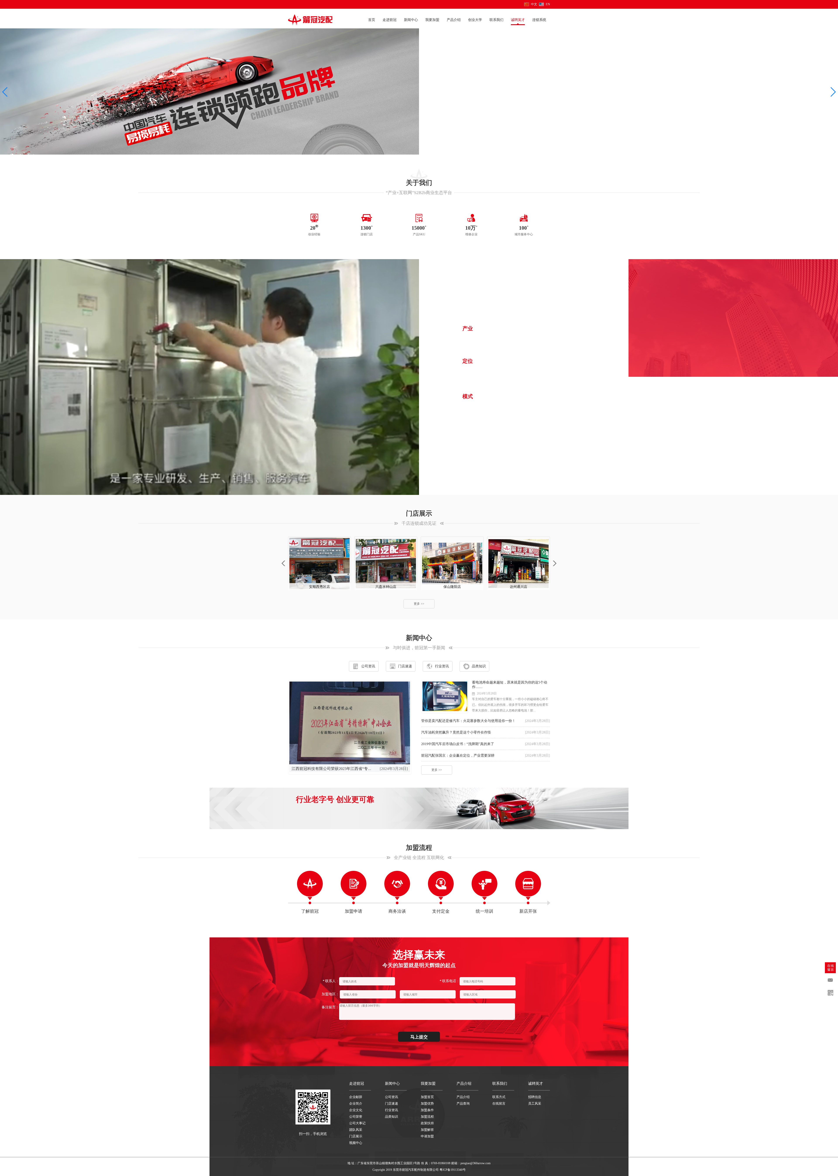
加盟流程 (427, 1116)
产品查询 (463, 1103)
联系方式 (498, 1097)
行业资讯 (442, 666)
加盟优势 (427, 1103)
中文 (534, 4)
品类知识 (479, 666)
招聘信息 (534, 1097)
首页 (371, 20)
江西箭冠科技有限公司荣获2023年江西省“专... (331, 768)
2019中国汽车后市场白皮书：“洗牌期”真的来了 (457, 744)
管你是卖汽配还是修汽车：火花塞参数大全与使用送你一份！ (468, 721)
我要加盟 (432, 20)
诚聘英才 (518, 20)
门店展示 (355, 1136)
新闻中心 (411, 20)
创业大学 (475, 20)
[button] (5, 92)
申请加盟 (427, 1136)
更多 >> (476, 427)
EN (548, 4)
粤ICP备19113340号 (453, 1169)
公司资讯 (368, 666)
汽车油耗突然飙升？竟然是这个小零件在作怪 (456, 732)
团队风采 (355, 1129)
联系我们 (496, 20)
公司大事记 (357, 1123)
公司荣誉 (355, 1116)
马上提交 (419, 1037)
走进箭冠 (390, 20)
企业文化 (355, 1110)
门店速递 (405, 666)
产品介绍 (454, 20)
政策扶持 (427, 1123)
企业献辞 (355, 1097)
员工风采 (534, 1103)
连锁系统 (539, 20)
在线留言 (498, 1103)
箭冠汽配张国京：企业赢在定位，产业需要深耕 (458, 755)
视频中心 (355, 1143)
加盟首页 (427, 1097)
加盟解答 (427, 1129)
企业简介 (355, 1103)
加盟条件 (427, 1110)
